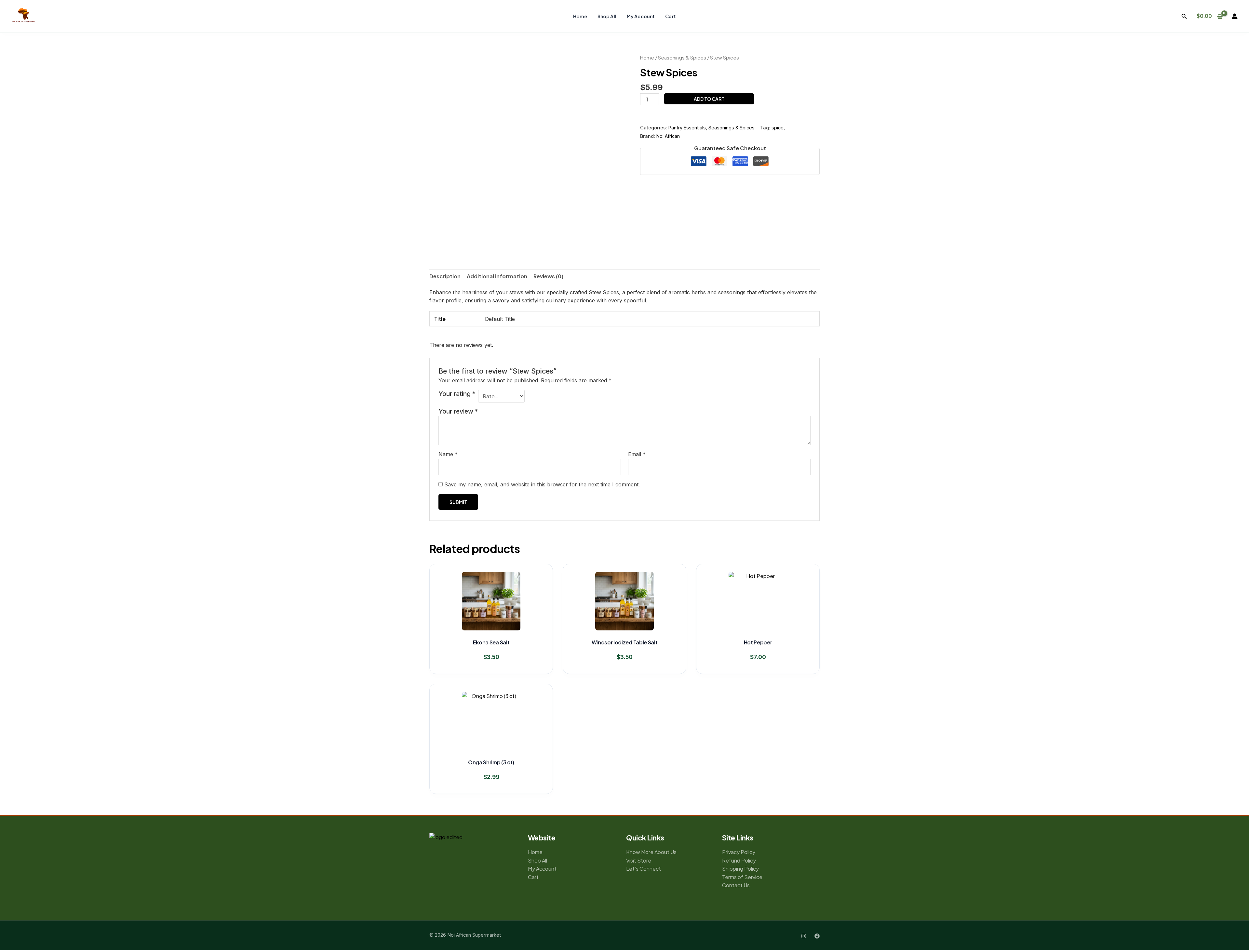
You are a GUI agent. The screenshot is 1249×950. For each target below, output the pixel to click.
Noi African (668, 136)
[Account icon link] (1235, 16)
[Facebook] (817, 936)
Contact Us (736, 885)
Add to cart (709, 99)
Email (637, 454)
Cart (670, 16)
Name (448, 454)
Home (580, 16)
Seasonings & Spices (682, 57)
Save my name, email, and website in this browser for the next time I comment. (542, 484)
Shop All (607, 16)
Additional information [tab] (497, 276)
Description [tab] (445, 276)
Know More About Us (651, 852)
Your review (458, 411)
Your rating (456, 394)
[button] (1184, 16)
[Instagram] (803, 936)
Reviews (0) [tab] (548, 276)
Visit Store (638, 860)
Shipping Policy (740, 868)
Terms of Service (742, 877)
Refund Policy (739, 860)
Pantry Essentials (687, 127)
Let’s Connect (643, 868)
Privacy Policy (738, 852)
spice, (778, 127)
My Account (641, 16)
